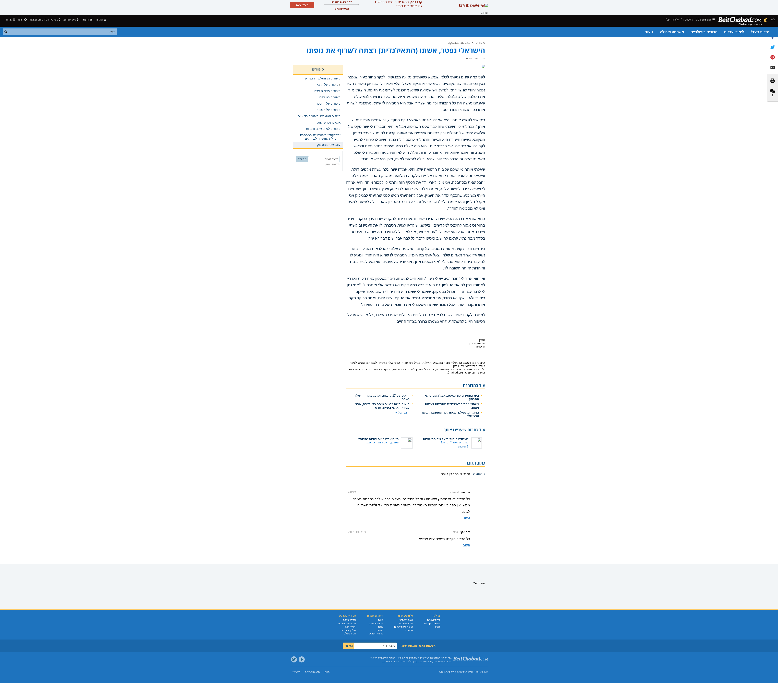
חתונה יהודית (376, 623)
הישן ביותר (447, 474)
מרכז (470, 672)
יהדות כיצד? (760, 32)
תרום (20, 19)
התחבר (99, 19)
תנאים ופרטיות (312, 672)
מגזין (437, 626)
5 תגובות (463, 446)
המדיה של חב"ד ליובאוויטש (453, 672)
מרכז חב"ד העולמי (379, 658)
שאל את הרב (69, 19)
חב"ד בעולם (350, 633)
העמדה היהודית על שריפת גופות (445, 439)
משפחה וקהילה (672, 32)
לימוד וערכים (734, 32)
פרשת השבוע (376, 633)
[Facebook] (302, 659)
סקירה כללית (349, 620)
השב (466, 518)
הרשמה (409, 630)
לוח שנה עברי (406, 623)
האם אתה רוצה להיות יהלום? (378, 439)
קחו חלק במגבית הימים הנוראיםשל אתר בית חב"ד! (398, 4)
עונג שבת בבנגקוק (458, 42)
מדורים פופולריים (704, 32)
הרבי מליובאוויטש (347, 623)
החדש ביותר (462, 474)
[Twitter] (294, 659)
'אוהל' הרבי (350, 626)
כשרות (379, 630)
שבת (380, 626)
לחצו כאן (458, 366)
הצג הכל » (402, 412)
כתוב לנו (296, 672)
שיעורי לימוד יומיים (403, 626)
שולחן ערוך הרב (348, 630)
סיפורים (480, 42)
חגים (380, 620)
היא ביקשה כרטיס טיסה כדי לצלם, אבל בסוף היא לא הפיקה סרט (382, 405)
